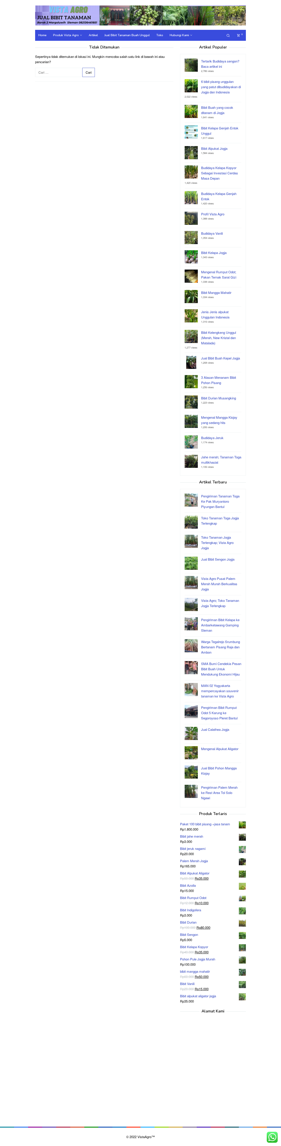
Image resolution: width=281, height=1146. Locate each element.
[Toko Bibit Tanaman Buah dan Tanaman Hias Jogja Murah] (140, 15)
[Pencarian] (228, 35)
